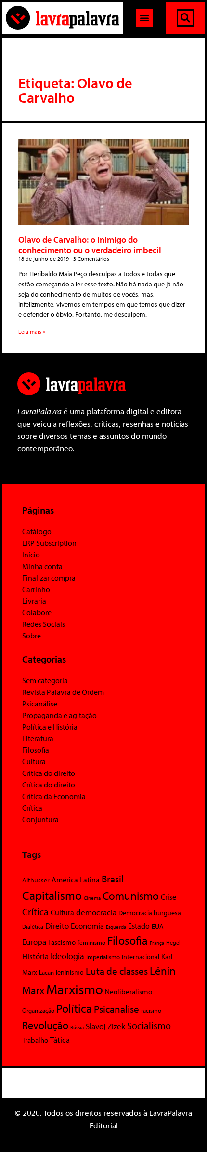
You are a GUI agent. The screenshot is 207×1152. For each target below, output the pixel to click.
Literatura (37, 738)
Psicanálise (39, 703)
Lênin (163, 970)
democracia (96, 912)
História (35, 956)
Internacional (140, 956)
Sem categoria (45, 680)
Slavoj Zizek (105, 1025)
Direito (57, 926)
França (157, 942)
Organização (38, 1010)
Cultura (34, 761)
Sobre (31, 635)
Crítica (32, 808)
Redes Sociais (43, 624)
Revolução (45, 1025)
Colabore (37, 612)
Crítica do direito (48, 773)
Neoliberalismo (128, 991)
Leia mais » (31, 331)
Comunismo (131, 896)
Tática (60, 1039)
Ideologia (67, 956)
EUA (158, 926)
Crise (168, 897)
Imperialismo (103, 957)
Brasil (113, 878)
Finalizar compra (49, 578)
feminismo (91, 942)
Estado (139, 926)
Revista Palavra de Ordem (63, 692)
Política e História (50, 727)
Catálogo (37, 531)
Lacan (46, 972)
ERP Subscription (49, 543)
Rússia (77, 1027)
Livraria (34, 601)
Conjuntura (40, 819)
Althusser (36, 880)
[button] (144, 18)
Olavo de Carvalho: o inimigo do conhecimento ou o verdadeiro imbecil (89, 245)
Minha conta (42, 566)
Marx (33, 990)
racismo (151, 1010)
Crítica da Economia (54, 796)
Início (31, 554)
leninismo (70, 972)
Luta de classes (117, 970)
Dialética (32, 926)
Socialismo (149, 1025)
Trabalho (35, 1039)
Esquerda (116, 926)
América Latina (76, 879)
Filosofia (35, 750)
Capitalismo (52, 895)
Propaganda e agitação (59, 715)
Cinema (92, 897)
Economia (87, 925)
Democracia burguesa (149, 912)
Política (74, 1008)
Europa (34, 941)
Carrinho (36, 589)
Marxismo (74, 989)
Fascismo (62, 942)
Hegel (173, 942)
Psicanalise (116, 1009)
